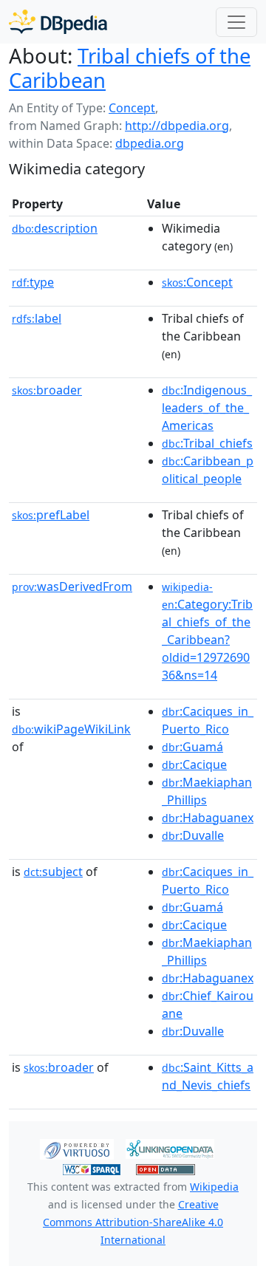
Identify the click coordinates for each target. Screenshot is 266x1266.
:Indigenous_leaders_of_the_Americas (207, 408)
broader (47, 390)
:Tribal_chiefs (207, 443)
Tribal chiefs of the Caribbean (129, 68)
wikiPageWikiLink (71, 729)
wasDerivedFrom (72, 586)
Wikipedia (214, 1187)
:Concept (197, 282)
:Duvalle (193, 835)
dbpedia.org (149, 143)
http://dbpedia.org (177, 125)
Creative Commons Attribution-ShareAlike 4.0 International (133, 1222)
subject (53, 871)
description (55, 228)
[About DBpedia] (58, 22)
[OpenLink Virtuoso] (77, 1148)
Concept (132, 108)
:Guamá (192, 747)
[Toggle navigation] (236, 22)
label (36, 318)
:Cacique (194, 764)
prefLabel (50, 515)
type (33, 282)
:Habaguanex (207, 818)
